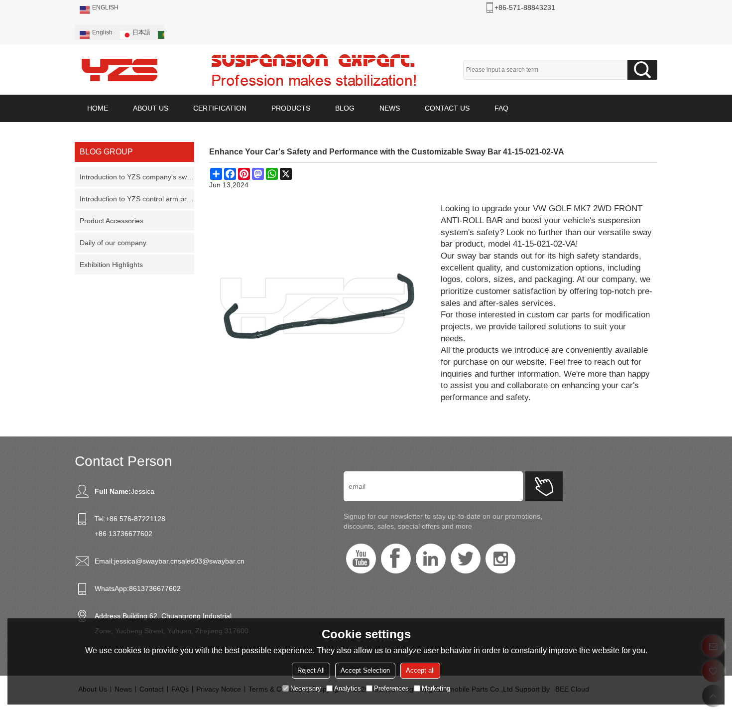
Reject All (311, 670)
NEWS (389, 108)
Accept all (420, 670)
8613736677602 (155, 588)
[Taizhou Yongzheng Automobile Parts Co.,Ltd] (119, 70)
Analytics (347, 688)
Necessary (305, 688)
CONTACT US (447, 108)
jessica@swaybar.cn (146, 561)
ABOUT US (150, 108)
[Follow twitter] (466, 558)
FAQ (501, 108)
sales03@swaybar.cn (211, 561)
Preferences (391, 688)
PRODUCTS (290, 108)
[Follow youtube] (361, 558)
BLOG (345, 108)
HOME (97, 108)
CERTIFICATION (219, 108)
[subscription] (544, 486)
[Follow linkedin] (431, 558)
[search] (642, 70)
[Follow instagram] (500, 558)
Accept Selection (365, 670)
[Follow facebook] (396, 558)
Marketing (436, 688)
